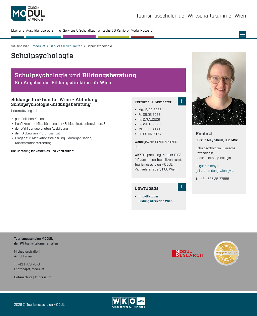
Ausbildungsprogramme (43, 31)
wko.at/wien (128, 302)
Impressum (43, 277)
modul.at (39, 46)
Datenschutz (23, 277)
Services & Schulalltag (79, 31)
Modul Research (142, 31)
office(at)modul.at (31, 269)
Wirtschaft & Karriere (113, 31)
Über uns (17, 31)
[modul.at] (28, 14)
